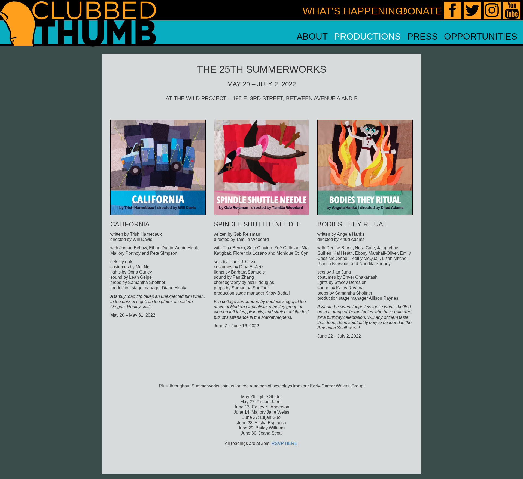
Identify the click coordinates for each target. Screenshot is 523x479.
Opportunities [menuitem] (480, 36)
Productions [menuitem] (367, 36)
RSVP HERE (284, 443)
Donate (421, 11)
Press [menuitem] (422, 36)
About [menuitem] (312, 36)
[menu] (407, 36)
